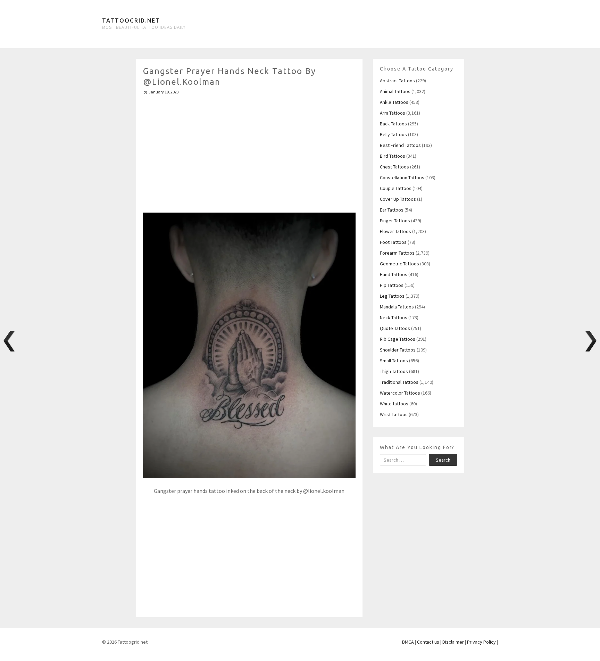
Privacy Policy (481, 642)
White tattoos (394, 403)
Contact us (428, 642)
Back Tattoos (393, 124)
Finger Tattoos (395, 220)
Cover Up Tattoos (398, 199)
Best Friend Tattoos (400, 145)
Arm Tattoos (392, 113)
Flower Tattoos (395, 231)
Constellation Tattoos (402, 177)
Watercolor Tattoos (400, 393)
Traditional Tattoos (399, 382)
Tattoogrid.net (131, 20)
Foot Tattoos (393, 242)
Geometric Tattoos (399, 264)
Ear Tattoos (391, 210)
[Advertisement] (249, 150)
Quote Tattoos (395, 328)
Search (443, 460)
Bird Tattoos (392, 156)
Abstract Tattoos (397, 80)
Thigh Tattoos (394, 371)
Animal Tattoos (395, 91)
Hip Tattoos (391, 285)
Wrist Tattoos (394, 414)
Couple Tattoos (395, 188)
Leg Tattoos (392, 296)
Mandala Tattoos (397, 307)
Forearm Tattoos (397, 253)
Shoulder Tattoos (398, 350)
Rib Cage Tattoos (397, 339)
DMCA (408, 642)
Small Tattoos (394, 360)
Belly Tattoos (393, 134)
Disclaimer (453, 642)
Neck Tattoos (393, 317)
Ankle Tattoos (394, 102)
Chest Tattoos (394, 167)
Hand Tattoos (393, 274)
